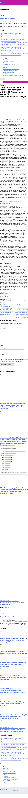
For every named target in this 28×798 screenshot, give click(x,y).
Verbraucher (7, 306)
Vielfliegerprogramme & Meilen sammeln (13, 75)
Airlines (5, 58)
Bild (5, 304)
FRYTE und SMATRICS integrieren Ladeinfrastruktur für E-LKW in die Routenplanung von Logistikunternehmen (12, 690)
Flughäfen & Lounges (8, 61)
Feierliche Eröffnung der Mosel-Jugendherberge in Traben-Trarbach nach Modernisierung (12, 602)
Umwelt (2, 306)
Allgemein (5, 59)
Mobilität (14, 304)
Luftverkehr (9, 304)
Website (2, 354)
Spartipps (5, 73)
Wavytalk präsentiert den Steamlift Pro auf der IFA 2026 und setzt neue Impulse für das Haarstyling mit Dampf (13, 35)
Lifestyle (5, 66)
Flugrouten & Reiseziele (9, 62)
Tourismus (23, 304)
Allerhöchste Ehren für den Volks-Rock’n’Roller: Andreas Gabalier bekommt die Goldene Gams (13, 677)
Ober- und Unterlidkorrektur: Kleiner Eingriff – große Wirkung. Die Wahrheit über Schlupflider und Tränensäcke (13, 716)
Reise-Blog (5, 67)
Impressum (15, 790)
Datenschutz (15, 791)
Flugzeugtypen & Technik (9, 64)
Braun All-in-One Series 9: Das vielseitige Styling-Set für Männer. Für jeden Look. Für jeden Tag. (12, 703)
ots (3, 302)
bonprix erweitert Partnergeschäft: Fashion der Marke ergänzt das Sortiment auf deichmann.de (13, 664)
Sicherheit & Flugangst (8, 72)
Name (2, 345)
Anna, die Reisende (7, 19)
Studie (18, 304)
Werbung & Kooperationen (15, 793)
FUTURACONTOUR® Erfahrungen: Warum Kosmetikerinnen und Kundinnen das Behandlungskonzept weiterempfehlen (12, 729)
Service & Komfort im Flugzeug (10, 70)
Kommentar (3, 328)
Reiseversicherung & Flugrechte (11, 69)
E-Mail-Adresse (4, 348)
